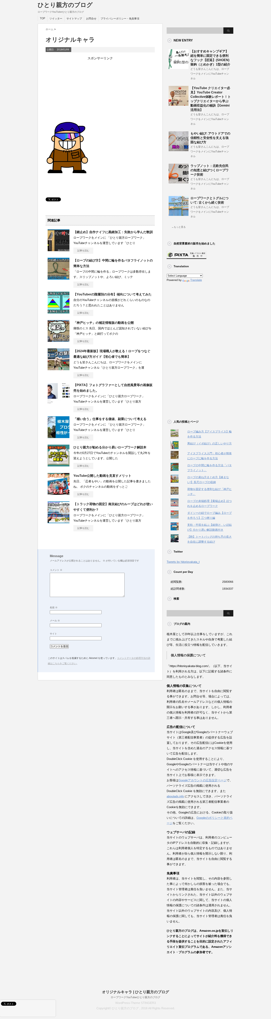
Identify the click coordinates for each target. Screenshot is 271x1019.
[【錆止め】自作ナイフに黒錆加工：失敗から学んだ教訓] (58, 249)
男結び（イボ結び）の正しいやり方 (209, 443)
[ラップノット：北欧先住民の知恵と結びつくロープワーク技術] (178, 182)
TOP (42, 18)
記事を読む (83, 250)
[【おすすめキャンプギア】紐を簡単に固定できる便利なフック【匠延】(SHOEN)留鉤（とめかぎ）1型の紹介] (178, 67)
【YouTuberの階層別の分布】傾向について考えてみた (112, 294)
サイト (53, 633)
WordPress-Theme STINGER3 (135, 1003)
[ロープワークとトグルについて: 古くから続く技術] (178, 214)
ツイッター (55, 18)
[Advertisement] (100, 88)
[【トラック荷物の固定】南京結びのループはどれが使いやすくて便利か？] (58, 521)
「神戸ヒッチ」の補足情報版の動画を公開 (103, 322)
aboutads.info (175, 796)
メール (55, 620)
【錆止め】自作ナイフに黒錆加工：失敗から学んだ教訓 (113, 232)
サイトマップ (74, 18)
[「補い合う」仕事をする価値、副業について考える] (58, 436)
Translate (196, 280)
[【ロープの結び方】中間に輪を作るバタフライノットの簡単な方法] (58, 278)
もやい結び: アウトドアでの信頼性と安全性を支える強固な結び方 (210, 138)
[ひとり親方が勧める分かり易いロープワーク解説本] (58, 464)
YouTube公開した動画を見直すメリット (102, 475)
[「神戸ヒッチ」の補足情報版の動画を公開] (58, 340)
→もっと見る (178, 227)
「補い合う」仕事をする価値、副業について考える (109, 419)
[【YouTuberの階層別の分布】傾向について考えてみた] (58, 311)
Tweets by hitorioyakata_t (183, 561)
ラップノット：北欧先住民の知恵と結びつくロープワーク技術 (209, 170)
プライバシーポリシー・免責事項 (120, 18)
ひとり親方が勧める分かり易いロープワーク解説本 (109, 447)
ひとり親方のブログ (65, 5)
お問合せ (91, 18)
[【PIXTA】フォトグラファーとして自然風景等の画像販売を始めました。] (58, 402)
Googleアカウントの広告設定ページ (203, 780)
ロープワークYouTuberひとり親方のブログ (135, 997)
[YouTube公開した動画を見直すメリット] (58, 493)
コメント (56, 570)
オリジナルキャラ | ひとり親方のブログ (135, 992)
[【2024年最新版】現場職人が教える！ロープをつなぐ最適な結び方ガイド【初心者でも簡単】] (58, 368)
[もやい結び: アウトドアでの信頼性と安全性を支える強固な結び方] (178, 149)
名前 (54, 607)
